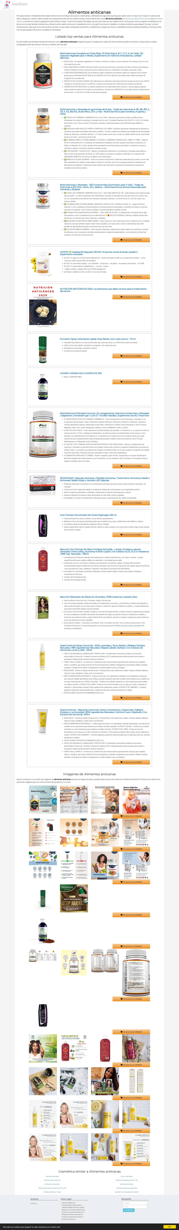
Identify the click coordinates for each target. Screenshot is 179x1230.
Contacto (33, 1203)
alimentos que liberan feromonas (136, 19)
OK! (169, 1226)
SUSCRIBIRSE (128, 1210)
